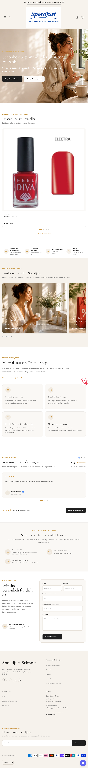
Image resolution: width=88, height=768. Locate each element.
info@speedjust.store (52, 705)
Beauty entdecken (12, 79)
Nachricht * (46, 614)
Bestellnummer (51, 604)
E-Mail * (65, 583)
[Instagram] (4, 680)
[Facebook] (10, 680)
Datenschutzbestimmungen (10, 701)
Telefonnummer (49, 594)
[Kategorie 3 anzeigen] (8, 336)
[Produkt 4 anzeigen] (46, 229)
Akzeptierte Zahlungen (53, 665)
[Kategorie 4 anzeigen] (11, 336)
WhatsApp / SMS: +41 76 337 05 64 (57, 708)
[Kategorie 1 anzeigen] (3, 336)
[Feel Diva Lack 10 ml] (44, 169)
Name (44, 583)
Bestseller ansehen (34, 79)
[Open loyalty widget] (83, 763)
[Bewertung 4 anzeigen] (47, 500)
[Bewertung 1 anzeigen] (41, 500)
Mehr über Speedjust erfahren (14, 378)
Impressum (5, 706)
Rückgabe (49, 670)
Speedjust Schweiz (19, 663)
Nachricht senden (52, 637)
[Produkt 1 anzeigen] (40, 229)
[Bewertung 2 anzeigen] (44, 500)
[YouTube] (15, 680)
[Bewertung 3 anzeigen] (45, 500)
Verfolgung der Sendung (53, 683)
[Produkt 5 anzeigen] (48, 229)
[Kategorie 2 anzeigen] (6, 336)
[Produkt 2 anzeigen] (43, 229)
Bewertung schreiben (75, 510)
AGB (3, 697)
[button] (4, 17)
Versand (48, 679)
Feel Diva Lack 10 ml (10, 217)
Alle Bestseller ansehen (44, 234)
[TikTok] (20, 680)
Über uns (48, 674)
